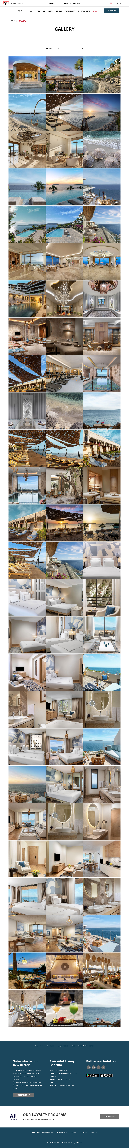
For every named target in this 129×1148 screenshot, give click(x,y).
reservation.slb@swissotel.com (62, 1085)
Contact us (38, 1046)
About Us (41, 11)
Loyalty (84, 1132)
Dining (59, 11)
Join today (110, 1117)
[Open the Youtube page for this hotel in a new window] (94, 1067)
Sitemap (50, 1046)
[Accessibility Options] (6, 3)
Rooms (50, 11)
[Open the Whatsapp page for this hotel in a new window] (98, 1067)
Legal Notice (63, 1046)
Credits (94, 1132)
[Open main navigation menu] (31, 11)
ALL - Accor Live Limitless (42, 1132)
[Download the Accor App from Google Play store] (92, 1075)
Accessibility (62, 1132)
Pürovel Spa (70, 11)
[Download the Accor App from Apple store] (106, 1075)
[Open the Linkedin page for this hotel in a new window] (103, 1067)
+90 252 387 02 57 (63, 1079)
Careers (74, 1132)
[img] (20, 10)
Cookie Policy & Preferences (83, 1046)
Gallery (96, 11)
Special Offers (84, 11)
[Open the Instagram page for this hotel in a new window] (89, 1067)
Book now (111, 11)
